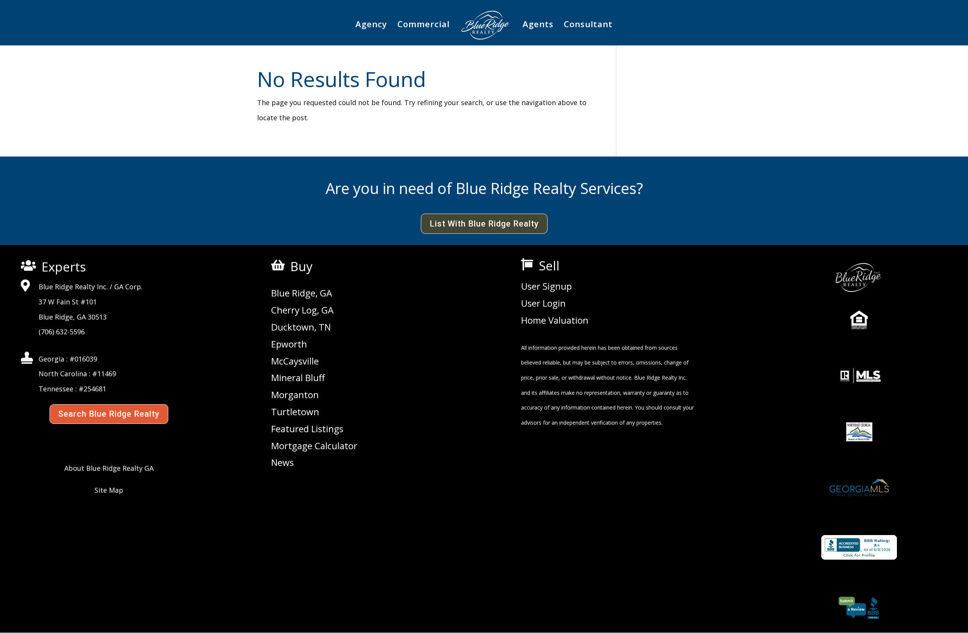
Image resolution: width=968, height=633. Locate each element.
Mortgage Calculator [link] (314, 446)
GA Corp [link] (127, 286)
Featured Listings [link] (307, 429)
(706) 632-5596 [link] (62, 331)
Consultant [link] (588, 25)
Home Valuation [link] (554, 320)
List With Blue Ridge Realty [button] (484, 223)
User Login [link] (543, 303)
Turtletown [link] (295, 412)
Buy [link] (301, 266)
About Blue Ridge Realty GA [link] (109, 468)
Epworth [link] (289, 344)
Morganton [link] (295, 395)
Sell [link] (549, 265)
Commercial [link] (423, 25)
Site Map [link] (109, 490)
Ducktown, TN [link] (301, 327)
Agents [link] (538, 25)
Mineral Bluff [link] (298, 378)
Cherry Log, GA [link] (302, 310)
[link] (485, 28)
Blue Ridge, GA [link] (301, 293)
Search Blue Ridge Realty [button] (109, 414)
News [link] (282, 463)
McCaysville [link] (295, 361)
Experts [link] (64, 266)
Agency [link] (371, 25)
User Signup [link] (546, 286)
